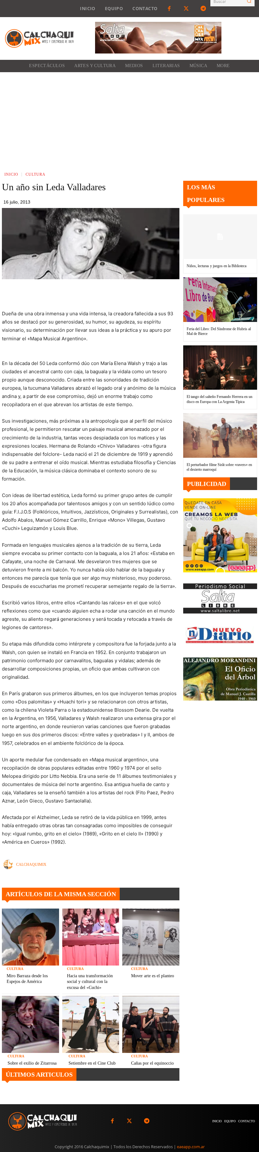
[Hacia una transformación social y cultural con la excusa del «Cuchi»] (90, 937)
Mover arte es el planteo (152, 975)
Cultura (35, 174)
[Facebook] (169, 9)
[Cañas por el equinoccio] (150, 1024)
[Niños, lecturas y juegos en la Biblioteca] (220, 236)
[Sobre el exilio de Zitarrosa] (30, 1024)
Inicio (11, 174)
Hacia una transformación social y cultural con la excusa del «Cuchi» (90, 981)
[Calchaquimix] (9, 864)
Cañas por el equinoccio (152, 1063)
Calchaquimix (31, 864)
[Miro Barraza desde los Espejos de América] (30, 937)
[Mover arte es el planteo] (150, 937)
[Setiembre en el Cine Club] (90, 1024)
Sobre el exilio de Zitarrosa (32, 1063)
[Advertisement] (129, 119)
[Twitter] (186, 9)
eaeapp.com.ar (191, 1146)
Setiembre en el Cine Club (92, 1063)
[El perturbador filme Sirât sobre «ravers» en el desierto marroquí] (220, 435)
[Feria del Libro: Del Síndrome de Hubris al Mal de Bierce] (220, 299)
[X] (102, 293)
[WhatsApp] (117, 293)
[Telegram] (203, 9)
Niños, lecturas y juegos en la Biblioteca (216, 266)
